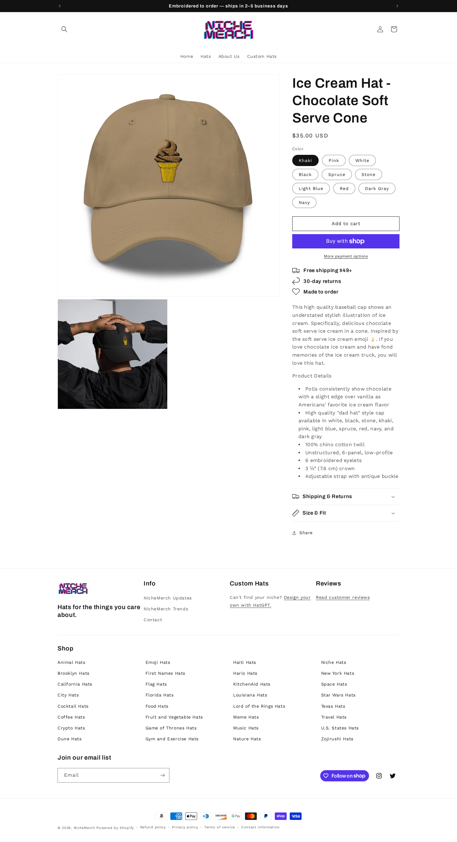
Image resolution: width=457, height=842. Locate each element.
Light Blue (311, 188)
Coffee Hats (71, 717)
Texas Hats (333, 706)
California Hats (75, 684)
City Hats (68, 694)
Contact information (260, 827)
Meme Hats (246, 717)
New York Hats (337, 673)
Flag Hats (156, 684)
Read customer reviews (343, 597)
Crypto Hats (71, 727)
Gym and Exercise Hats (172, 738)
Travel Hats (334, 717)
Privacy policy (185, 827)
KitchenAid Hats (251, 684)
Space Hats (334, 684)
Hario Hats (245, 673)
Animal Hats (71, 662)
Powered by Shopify (115, 828)
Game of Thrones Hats (171, 727)
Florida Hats (159, 694)
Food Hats (156, 706)
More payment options (346, 256)
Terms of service (219, 827)
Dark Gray (377, 188)
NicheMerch (84, 828)
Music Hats (246, 727)
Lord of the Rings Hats (259, 706)
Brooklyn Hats (74, 673)
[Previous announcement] (60, 6)
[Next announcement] (397, 6)
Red (344, 188)
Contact (153, 619)
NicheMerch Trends (166, 608)
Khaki (305, 160)
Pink (334, 160)
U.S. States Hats (340, 727)
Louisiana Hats (250, 694)
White (362, 160)
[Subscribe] (162, 775)
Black (305, 174)
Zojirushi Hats (337, 738)
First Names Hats (165, 673)
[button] (64, 29)
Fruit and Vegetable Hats (174, 717)
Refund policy (153, 827)
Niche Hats (333, 662)
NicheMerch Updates (168, 597)
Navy (304, 202)
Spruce (336, 174)
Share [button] (306, 532)
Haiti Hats (244, 662)
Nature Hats (247, 738)
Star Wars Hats (338, 694)
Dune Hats (69, 738)
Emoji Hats (157, 662)
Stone (369, 174)
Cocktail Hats (73, 706)
